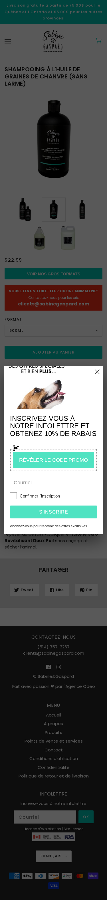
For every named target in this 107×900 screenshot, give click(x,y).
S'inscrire (53, 512)
